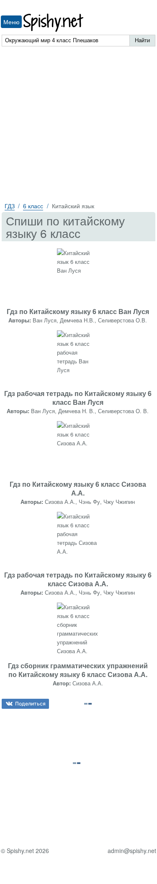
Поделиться (30, 703)
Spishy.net (53, 22)
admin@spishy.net (132, 850)
